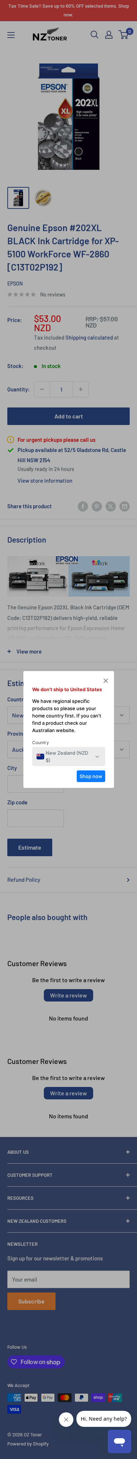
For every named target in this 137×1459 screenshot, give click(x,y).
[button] (106, 682)
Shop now (91, 776)
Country (40, 742)
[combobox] (64, 756)
